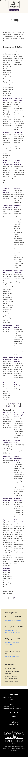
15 (10, 406)
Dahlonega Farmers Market (13, 620)
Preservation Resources (12, 682)
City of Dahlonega (10, 668)
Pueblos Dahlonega (17, 326)
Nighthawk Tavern (17, 206)
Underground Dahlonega (7, 569)
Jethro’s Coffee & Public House (7, 206)
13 (5, 406)
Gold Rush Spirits (17, 442)
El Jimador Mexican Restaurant (17, 162)
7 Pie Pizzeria (18, 50)
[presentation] (14, 4)
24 (19, 406)
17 (15, 406)
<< (5, 404)
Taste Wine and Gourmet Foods (18, 521)
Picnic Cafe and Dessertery (18, 271)
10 (16, 404)
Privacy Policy (14, 750)
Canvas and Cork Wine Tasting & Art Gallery (19, 415)
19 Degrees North (6, 51)
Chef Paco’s (6, 132)
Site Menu (14, 10)
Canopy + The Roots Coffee (18, 99)
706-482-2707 (14, 718)
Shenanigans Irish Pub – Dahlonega (18, 359)
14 (8, 406)
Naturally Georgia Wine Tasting (18, 458)
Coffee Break (18, 132)
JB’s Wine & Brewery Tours (7, 457)
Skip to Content (3, 0)
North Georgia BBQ (7, 271)
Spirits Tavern (7, 383)
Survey (11, 704)
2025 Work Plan (11, 702)
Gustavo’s (17, 188)
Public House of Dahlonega (8, 326)
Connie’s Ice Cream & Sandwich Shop (7, 162)
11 (19, 404)
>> (21, 406)
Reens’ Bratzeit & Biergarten (8, 358)
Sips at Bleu (6, 520)
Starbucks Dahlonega (17, 384)
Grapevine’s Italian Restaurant (6, 190)
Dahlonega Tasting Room (7, 442)
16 (13, 406)
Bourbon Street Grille (8, 99)
